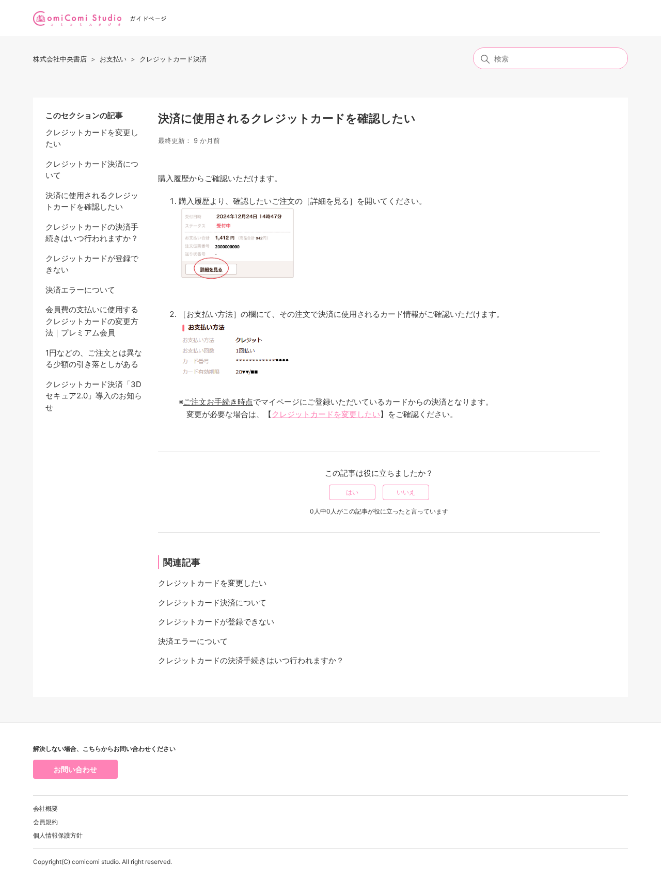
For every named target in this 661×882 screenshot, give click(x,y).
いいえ (406, 492)
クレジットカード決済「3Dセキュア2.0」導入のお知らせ (93, 395)
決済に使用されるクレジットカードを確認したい (91, 201)
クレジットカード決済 (173, 59)
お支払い (113, 59)
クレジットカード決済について (91, 170)
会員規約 (45, 822)
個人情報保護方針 (58, 835)
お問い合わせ (75, 769)
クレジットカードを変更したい (91, 138)
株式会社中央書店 (60, 59)
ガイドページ (148, 18)
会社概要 (45, 808)
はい (352, 492)
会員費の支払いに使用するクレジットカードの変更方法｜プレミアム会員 (91, 321)
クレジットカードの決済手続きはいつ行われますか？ (91, 233)
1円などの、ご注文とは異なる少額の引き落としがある (93, 359)
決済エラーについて (80, 290)
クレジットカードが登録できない (91, 264)
